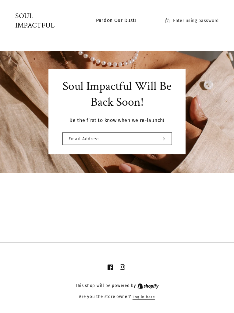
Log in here (144, 297)
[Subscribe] (162, 138)
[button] (192, 20)
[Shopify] (148, 286)
